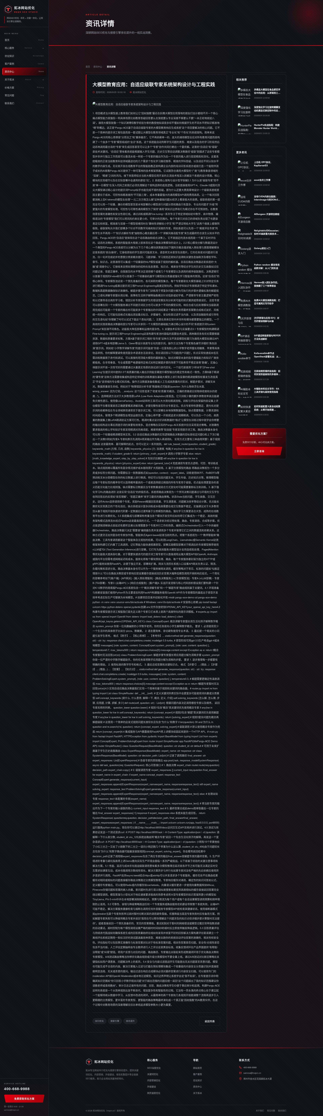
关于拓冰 (18, 79)
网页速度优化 (153, 1092)
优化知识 (24, 56)
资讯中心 (24, 71)
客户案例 (24, 63)
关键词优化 (152, 1074)
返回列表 (210, 1021)
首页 (24, 40)
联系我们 (24, 103)
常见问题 (24, 95)
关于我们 (260, 1110)
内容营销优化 (153, 1080)
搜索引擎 (115, 1020)
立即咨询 (259, 451)
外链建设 (151, 1086)
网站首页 (197, 1067)
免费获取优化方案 (24, 1098)
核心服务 (18, 47)
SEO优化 (99, 1020)
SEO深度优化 (154, 1067)
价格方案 (24, 87)
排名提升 (130, 1020)
